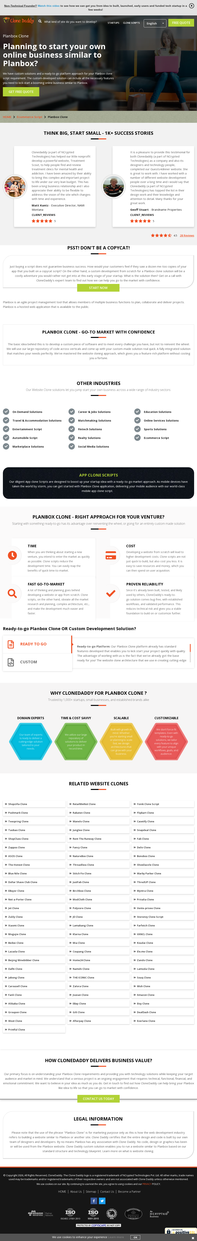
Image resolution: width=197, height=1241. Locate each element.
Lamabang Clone (82, 925)
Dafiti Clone (15, 968)
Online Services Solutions (161, 420)
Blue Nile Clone (17, 873)
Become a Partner (129, 1191)
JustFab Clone (80, 882)
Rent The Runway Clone (86, 838)
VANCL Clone (144, 934)
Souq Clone (143, 977)
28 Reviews (187, 235)
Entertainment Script (27, 429)
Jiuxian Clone (80, 994)
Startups (113, 22)
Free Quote (181, 23)
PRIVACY (147, 1184)
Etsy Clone (142, 1003)
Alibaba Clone (16, 1003)
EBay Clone (79, 1003)
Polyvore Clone (81, 908)
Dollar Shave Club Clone (22, 882)
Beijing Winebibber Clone (23, 960)
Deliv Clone (143, 847)
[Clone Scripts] (18, 19)
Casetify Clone (145, 821)
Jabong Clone (16, 977)
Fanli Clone (15, 994)
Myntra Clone (144, 890)
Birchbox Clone (81, 890)
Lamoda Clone (145, 968)
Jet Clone (13, 908)
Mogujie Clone (17, 934)
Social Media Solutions (93, 446)
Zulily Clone (15, 916)
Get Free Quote (21, 92)
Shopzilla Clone (17, 804)
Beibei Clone (15, 942)
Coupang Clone (81, 951)
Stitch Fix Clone (81, 873)
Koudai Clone (144, 942)
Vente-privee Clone (148, 908)
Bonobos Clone (145, 856)
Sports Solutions (155, 429)
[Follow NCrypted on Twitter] (102, 1199)
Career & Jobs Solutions (94, 412)
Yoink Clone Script (147, 804)
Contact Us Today (98, 1099)
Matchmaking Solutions (94, 420)
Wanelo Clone (80, 821)
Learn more (116, 1237)
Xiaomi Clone (16, 925)
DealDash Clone (146, 1012)
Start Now (98, 288)
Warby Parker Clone (148, 873)
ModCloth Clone (82, 899)
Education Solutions (157, 412)
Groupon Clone (17, 1012)
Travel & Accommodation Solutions (37, 420)
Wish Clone (143, 986)
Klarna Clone (80, 934)
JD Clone (77, 916)
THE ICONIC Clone (83, 977)
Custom (28, 662)
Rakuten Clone (81, 812)
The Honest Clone (19, 864)
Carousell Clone (17, 986)
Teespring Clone (18, 821)
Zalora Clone (80, 986)
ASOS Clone (15, 856)
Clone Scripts (131, 22)
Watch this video (49, 5)
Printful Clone (16, 1029)
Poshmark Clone (18, 812)
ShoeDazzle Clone (147, 864)
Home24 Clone (81, 960)
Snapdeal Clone (146, 830)
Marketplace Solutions (28, 446)
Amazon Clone (145, 994)
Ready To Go (33, 644)
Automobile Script (25, 438)
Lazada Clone (16, 951)
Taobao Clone (16, 830)
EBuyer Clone (16, 890)
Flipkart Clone (145, 812)
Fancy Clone (79, 847)
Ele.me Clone (144, 951)
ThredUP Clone (146, 882)
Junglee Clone (81, 830)
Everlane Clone (145, 1021)
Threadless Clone (83, 864)
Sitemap (91, 1191)
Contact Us (107, 1191)
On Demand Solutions (27, 412)
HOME (7, 117)
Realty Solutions (89, 438)
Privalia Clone (145, 899)
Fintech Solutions (90, 429)
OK (135, 1237)
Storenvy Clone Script (149, 916)
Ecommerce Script (29, 117)
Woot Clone (15, 1021)
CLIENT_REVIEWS (43, 215)
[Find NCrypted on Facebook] (95, 1199)
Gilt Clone (78, 1012)
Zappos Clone (16, 847)
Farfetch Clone (145, 925)
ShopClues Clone (18, 838)
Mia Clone (78, 942)
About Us (76, 1191)
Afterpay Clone (81, 1021)
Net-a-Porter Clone (20, 899)
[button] (155, 23)
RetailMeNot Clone (84, 804)
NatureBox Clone (82, 856)
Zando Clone (144, 960)
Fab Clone (142, 838)
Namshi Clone (80, 968)
